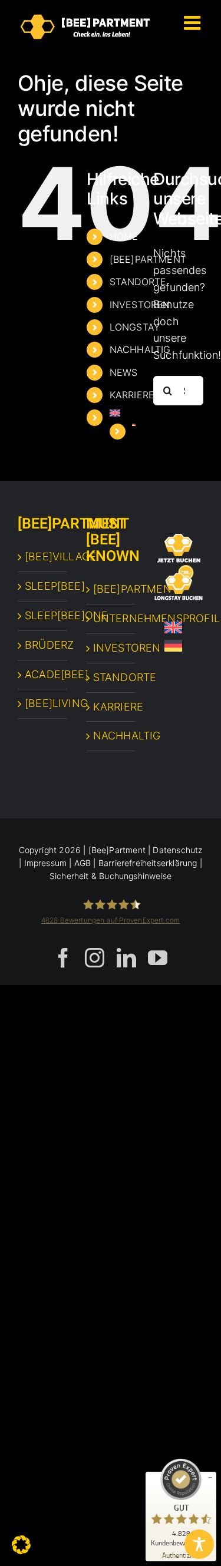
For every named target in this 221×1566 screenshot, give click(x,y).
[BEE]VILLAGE (43, 556)
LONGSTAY (135, 327)
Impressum (45, 863)
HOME (124, 236)
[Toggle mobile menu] (193, 22)
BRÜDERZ (43, 645)
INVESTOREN (140, 304)
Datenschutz (177, 850)
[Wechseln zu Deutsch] (173, 646)
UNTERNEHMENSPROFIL (111, 618)
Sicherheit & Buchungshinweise (110, 876)
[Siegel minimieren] (210, 1478)
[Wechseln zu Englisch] (123, 413)
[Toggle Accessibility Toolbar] (199, 1544)
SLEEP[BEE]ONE (43, 615)
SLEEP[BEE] (43, 586)
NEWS (124, 372)
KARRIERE (132, 395)
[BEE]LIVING (43, 703)
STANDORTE (138, 282)
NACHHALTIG (140, 349)
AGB (82, 863)
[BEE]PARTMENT (111, 589)
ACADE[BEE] (43, 674)
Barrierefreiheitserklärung (147, 863)
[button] (21, 1545)
